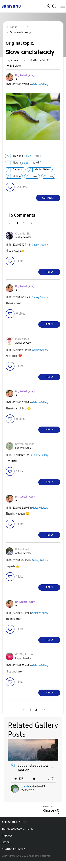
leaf (37, 155)
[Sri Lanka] (11, 6)
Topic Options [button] (53, 36)
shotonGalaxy (43, 169)
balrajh (25, 786)
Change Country (13, 849)
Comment (48, 197)
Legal (6, 842)
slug (52, 176)
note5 (35, 162)
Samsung (18, 169)
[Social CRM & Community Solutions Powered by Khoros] (51, 809)
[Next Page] (30, 223)
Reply (49, 271)
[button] (53, 76)
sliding (17, 176)
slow (35, 176)
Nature (17, 162)
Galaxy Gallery (40, 84)
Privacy (7, 835)
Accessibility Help (14, 822)
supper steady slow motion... (33, 767)
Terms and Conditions (17, 828)
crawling (18, 155)
